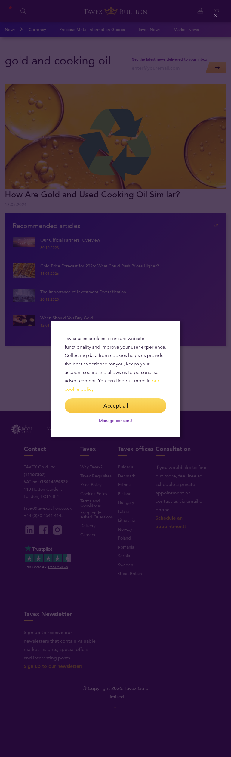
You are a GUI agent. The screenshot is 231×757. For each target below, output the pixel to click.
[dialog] (115, 379)
